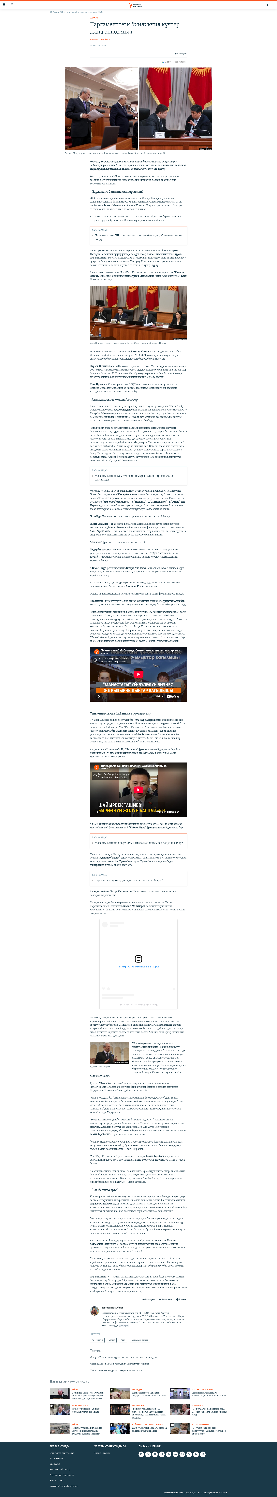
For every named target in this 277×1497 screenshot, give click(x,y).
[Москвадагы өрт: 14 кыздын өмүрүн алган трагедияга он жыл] (120, 1393)
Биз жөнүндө (56, 1459)
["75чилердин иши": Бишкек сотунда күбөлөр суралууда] (60, 1409)
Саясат (94, 18)
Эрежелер (55, 1464)
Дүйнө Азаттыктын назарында (147, 1425)
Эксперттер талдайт (202, 1390)
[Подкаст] (203, 1454)
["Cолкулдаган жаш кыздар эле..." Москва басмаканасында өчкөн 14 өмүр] (180, 1409)
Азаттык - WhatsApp (60, 1470)
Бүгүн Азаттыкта (80, 1406)
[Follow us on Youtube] (155, 1454)
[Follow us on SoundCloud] (175, 1454)
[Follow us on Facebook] (141, 1454)
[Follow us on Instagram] (182, 1454)
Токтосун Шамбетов (100, 40)
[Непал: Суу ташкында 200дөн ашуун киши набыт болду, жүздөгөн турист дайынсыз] (60, 1428)
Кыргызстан (138, 1406)
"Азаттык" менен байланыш (64, 1486)
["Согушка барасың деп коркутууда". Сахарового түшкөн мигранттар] (180, 1428)
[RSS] (196, 1454)
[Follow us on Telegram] (161, 1454)
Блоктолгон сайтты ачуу (62, 1453)
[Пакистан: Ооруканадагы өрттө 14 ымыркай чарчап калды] (120, 1428)
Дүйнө (75, 1390)
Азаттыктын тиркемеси (62, 1475)
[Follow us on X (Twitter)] (148, 1454)
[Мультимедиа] (268, 5)
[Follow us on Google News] (168, 1454)
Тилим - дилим (102, 1453)
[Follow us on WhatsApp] (189, 1454)
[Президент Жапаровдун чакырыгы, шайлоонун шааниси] (180, 1393)
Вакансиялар (56, 1481)
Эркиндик (137, 1390)
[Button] (180, 54)
